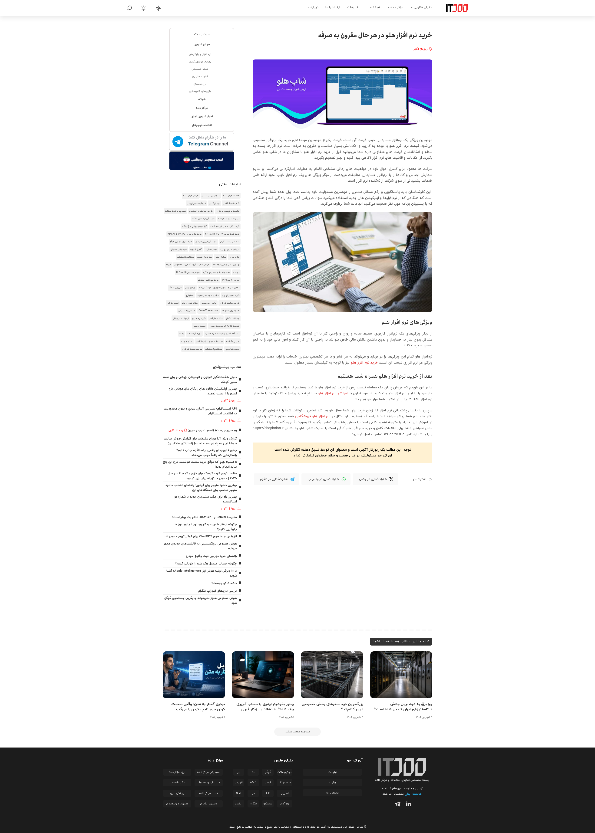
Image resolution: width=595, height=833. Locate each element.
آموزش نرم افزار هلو (333, 393)
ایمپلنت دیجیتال (181, 318)
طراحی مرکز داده (190, 195)
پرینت (236, 272)
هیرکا (168, 264)
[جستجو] (129, 8)
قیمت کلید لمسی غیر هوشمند (224, 226)
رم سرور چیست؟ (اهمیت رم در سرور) (212, 430)
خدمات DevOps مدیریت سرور (224, 326)
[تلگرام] (396, 804)
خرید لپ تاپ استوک (208, 280)
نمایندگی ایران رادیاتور (206, 241)
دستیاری (190, 295)
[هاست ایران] (202, 160)
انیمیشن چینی (199, 326)
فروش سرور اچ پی (196, 203)
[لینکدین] (407, 804)
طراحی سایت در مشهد (208, 295)
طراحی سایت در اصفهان (201, 211)
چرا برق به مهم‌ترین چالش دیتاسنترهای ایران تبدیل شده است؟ (403, 707)
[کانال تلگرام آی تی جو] (202, 142)
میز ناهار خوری (204, 257)
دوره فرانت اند (194, 333)
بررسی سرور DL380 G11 (187, 272)
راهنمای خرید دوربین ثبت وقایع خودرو (211, 556)
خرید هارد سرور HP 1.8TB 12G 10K (222, 234)
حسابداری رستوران (230, 310)
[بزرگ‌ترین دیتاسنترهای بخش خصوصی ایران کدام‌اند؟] (332, 674)
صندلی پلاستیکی (185, 257)
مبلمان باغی (220, 257)
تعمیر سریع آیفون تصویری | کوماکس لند (219, 287)
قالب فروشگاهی (231, 203)
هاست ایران (413, 794)
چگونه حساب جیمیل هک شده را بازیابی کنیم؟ (206, 563)
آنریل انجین (196, 249)
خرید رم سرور (198, 318)
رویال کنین (214, 203)
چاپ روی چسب (209, 303)
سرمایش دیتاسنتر (211, 195)
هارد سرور (234, 257)
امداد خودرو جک (190, 303)
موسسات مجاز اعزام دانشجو (209, 341)
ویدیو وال (190, 287)
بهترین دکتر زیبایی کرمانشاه (226, 264)
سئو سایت (186, 341)
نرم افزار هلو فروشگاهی (312, 416)
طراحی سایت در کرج (229, 303)
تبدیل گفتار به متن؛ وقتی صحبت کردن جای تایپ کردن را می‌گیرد (198, 707)
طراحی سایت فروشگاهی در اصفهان (192, 264)
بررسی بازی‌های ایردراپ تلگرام (217, 591)
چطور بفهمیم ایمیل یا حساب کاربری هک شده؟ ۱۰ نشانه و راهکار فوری (265, 707)
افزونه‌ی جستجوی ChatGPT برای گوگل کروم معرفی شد (200, 536)
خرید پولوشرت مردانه (175, 211)
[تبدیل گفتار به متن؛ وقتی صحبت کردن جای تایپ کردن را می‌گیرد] (194, 674)
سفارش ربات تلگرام (229, 241)
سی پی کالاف (175, 287)
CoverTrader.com (208, 310)
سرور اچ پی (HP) (230, 280)
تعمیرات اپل (172, 303)
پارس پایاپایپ (232, 349)
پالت (181, 333)
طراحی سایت (211, 249)
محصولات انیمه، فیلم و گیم (216, 272)
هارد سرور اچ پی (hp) (181, 241)
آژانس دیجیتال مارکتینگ (194, 226)
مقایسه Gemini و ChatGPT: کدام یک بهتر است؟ (204, 517)
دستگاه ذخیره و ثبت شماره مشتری (222, 333)
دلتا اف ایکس (215, 318)
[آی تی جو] (453, 8)
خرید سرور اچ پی (230, 295)
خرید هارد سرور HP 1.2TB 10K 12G (185, 234)
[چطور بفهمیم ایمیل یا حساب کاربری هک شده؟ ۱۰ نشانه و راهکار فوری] (263, 674)
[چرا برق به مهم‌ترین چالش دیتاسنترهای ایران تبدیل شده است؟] (401, 674)
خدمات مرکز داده (231, 195)
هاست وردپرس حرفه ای (227, 211)
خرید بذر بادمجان (179, 249)
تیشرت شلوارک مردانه (228, 218)
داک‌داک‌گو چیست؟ (224, 583)
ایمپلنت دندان (232, 318)
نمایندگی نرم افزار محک (203, 218)
